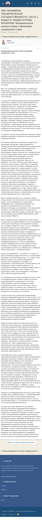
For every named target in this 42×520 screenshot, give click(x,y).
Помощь (4, 514)
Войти (3, 500)
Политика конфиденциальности (25, 511)
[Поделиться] (37, 48)
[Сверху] (15, 514)
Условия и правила (8, 511)
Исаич (5, 32)
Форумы (3, 489)
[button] (3, 3)
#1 (40, 48)
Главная (3, 486)
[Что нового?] (35, 3)
